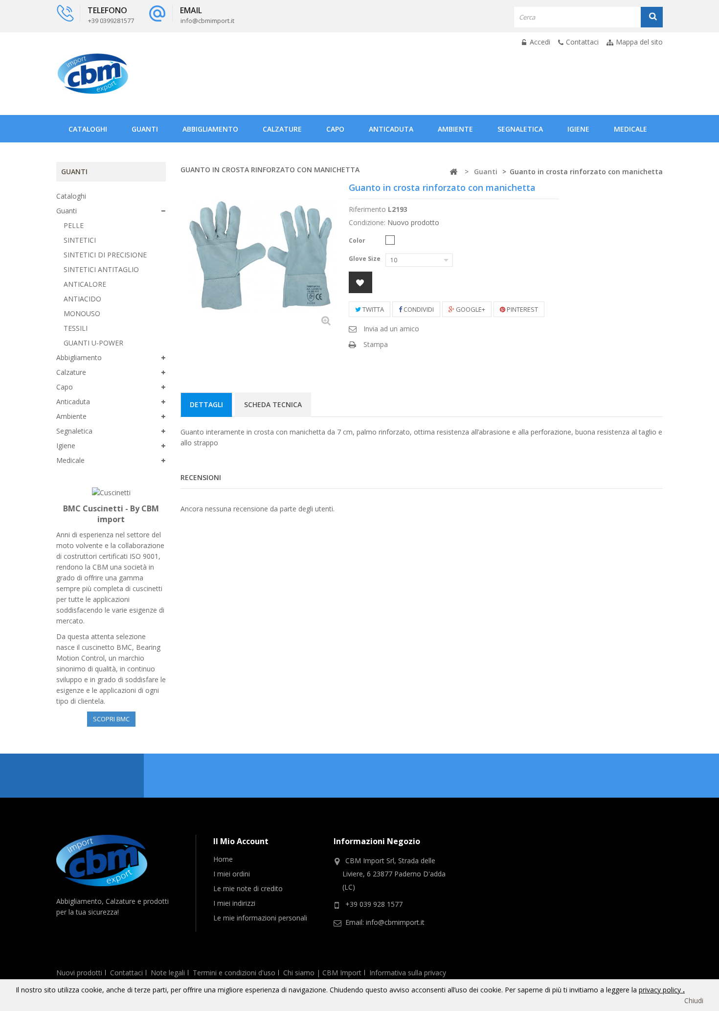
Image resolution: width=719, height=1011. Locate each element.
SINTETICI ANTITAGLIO (101, 269)
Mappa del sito (639, 41)
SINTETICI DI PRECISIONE (105, 254)
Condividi (418, 309)
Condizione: (367, 222)
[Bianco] (390, 240)
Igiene (578, 129)
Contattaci (582, 41)
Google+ (469, 309)
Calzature (282, 129)
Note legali (168, 972)
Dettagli (206, 404)
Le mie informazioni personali (260, 917)
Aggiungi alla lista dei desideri (360, 282)
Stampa (375, 344)
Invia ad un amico (391, 328)
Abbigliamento (210, 129)
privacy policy (661, 989)
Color (358, 240)
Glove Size (365, 258)
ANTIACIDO (82, 298)
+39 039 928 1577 (374, 904)
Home (223, 859)
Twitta (372, 309)
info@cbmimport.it (395, 922)
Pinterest (521, 309)
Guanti (145, 129)
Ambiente (455, 129)
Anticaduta (391, 129)
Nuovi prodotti (79, 972)
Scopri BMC (111, 718)
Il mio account (241, 841)
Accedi (539, 41)
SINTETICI (80, 240)
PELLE (74, 225)
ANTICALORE (85, 284)
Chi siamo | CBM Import (322, 972)
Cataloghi (87, 129)
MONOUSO (82, 313)
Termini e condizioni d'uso (234, 972)
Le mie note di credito (248, 888)
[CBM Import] (93, 73)
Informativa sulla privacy (407, 972)
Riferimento (367, 209)
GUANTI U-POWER (93, 342)
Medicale (630, 129)
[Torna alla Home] (453, 172)
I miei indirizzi (234, 903)
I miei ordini (231, 873)
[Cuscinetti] (111, 492)
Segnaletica (520, 129)
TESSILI (76, 328)
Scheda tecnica (273, 404)
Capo (335, 129)
